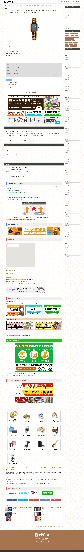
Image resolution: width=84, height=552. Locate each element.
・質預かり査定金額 (11, 84)
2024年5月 (67, 110)
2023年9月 (67, 128)
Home (54, 1)
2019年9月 (67, 234)
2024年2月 (67, 117)
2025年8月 (67, 77)
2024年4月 (67, 112)
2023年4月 (67, 139)
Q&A (78, 1)
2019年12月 (67, 227)
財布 (77, 42)
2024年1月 (67, 119)
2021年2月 (67, 196)
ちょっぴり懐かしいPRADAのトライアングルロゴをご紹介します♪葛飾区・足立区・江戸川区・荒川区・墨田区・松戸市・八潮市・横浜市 (37, 526)
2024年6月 (67, 108)
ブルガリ (68, 35)
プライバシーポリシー (12, 550)
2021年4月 (67, 192)
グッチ (76, 33)
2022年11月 (67, 150)
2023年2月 (67, 143)
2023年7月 (67, 132)
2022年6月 (67, 161)
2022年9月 (67, 154)
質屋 (66, 26)
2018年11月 (67, 256)
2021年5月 (67, 190)
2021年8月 (67, 183)
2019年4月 (67, 245)
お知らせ (66, 8)
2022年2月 (67, 170)
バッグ (77, 37)
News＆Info (58, 1)
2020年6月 (67, 214)
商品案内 (66, 17)
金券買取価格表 (67, 28)
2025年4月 (67, 86)
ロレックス (73, 42)
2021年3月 (67, 194)
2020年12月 (67, 201)
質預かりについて (68, 1)
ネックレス (75, 35)
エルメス (72, 33)
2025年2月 (67, 90)
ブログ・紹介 (67, 15)
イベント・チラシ (68, 13)
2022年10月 (67, 152)
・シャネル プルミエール (13, 82)
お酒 (71, 35)
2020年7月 (67, 212)
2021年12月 (67, 174)
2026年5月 (67, 57)
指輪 (73, 37)
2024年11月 (67, 97)
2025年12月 (67, 68)
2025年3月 (67, 88)
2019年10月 (67, 232)
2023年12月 (67, 121)
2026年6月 (67, 55)
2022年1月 (67, 172)
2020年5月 (67, 216)
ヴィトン (68, 33)
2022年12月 (67, 148)
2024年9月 (67, 101)
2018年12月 (67, 254)
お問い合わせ (6, 550)
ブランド (73, 40)
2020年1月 (67, 225)
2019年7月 (67, 238)
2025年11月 (67, 70)
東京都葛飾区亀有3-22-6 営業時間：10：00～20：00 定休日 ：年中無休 (11, 272)
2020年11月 (67, 203)
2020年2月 (67, 223)
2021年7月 (67, 185)
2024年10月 (67, 99)
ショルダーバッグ (69, 37)
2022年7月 (67, 159)
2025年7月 (67, 79)
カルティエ (68, 42)
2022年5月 (67, 163)
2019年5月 (67, 243)
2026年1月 (67, 66)
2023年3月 (67, 141)
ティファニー (68, 40)
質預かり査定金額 (9, 145)
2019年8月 (67, 236)
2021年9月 (67, 181)
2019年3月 (67, 247)
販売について (63, 1)
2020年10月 (67, 205)
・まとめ (9, 87)
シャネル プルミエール (11, 128)
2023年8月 (67, 130)
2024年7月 (67, 106)
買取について (75, 1)
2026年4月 (67, 59)
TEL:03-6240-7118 (9, 274)
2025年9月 (67, 75)
